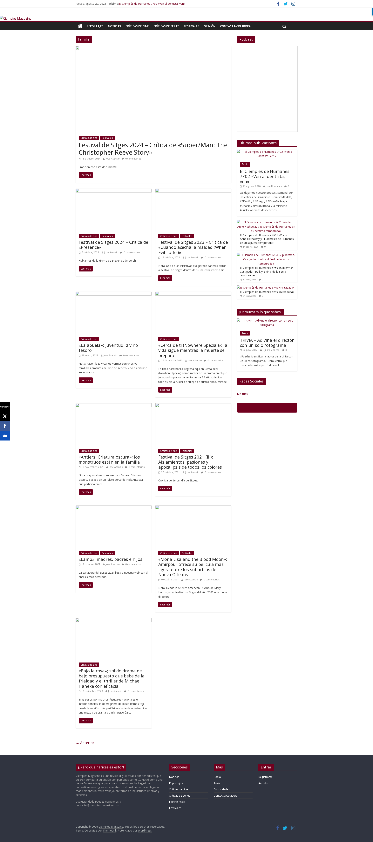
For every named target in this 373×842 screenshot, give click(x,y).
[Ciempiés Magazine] (15, 18)
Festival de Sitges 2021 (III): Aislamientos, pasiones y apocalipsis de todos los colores (190, 462)
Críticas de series (166, 26)
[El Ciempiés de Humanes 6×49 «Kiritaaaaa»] (265, 287)
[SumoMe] (5, 436)
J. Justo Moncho (271, 350)
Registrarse (265, 777)
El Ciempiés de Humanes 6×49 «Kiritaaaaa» (267, 292)
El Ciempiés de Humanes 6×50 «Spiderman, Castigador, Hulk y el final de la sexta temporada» (267, 271)
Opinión (209, 26)
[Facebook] (5, 426)
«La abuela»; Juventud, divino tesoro (108, 347)
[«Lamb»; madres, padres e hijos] (114, 508)
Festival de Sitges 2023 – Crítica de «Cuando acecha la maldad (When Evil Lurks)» (193, 247)
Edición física (177, 802)
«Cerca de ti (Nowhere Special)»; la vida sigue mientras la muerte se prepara (192, 350)
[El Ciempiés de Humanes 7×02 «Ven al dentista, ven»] (267, 151)
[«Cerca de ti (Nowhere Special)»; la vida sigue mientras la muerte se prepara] (193, 294)
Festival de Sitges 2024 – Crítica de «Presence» (113, 244)
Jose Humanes (274, 186)
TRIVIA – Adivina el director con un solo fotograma (267, 342)
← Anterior (85, 742)
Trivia (245, 333)
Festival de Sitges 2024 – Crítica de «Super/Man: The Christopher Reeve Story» (153, 148)
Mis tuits (242, 394)
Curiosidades (222, 789)
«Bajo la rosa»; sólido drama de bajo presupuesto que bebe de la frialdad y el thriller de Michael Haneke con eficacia (112, 678)
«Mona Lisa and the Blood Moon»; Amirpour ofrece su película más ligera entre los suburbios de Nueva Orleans (192, 566)
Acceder (263, 783)
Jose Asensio (113, 158)
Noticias (114, 26)
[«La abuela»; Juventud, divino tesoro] (114, 294)
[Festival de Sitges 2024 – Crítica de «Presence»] (114, 191)
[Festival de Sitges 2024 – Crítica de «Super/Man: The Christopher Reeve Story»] (153, 48)
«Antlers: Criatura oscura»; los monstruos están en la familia (109, 459)
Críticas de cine (137, 26)
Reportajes (95, 26)
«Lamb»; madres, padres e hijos (110, 559)
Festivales (191, 26)
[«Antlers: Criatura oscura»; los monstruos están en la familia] (114, 405)
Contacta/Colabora (235, 26)
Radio (245, 164)
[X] (5, 416)
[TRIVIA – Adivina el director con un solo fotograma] (267, 320)
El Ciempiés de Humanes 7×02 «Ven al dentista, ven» (152, 3)
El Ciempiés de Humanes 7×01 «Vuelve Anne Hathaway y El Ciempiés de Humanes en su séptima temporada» (267, 239)
